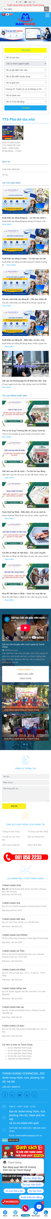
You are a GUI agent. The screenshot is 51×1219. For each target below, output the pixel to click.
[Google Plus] (20, 2)
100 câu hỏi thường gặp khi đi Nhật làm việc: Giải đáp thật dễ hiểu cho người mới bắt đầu (24, 382)
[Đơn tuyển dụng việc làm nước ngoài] (25, 34)
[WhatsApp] (34, 2)
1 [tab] (24, 744)
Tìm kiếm (25, 108)
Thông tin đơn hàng (11, 831)
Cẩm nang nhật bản (11, 845)
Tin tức (5, 175)
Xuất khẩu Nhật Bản (11, 169)
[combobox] (25, 57)
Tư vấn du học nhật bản (11, 838)
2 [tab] (27, 744)
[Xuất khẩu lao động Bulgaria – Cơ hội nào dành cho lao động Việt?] (25, 201)
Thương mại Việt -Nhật (38, 831)
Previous (3, 33)
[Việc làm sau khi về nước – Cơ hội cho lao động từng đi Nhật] (25, 454)
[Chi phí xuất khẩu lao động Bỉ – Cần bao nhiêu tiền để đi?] (25, 282)
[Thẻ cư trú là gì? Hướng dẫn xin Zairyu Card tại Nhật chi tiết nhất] (25, 414)
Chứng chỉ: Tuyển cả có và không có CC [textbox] (24, 89)
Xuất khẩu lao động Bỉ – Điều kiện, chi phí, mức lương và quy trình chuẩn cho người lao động (23, 341)
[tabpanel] (25, 714)
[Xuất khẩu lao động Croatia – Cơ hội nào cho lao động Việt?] (25, 242)
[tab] (25, 669)
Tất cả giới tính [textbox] (12, 83)
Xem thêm (6, 224)
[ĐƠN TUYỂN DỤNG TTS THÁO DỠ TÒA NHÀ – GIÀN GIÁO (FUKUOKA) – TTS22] (12, 132)
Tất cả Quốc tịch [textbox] (13, 95)
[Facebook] (16, 2)
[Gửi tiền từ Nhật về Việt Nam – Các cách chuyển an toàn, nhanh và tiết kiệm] (25, 536)
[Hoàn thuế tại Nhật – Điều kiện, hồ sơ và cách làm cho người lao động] (25, 495)
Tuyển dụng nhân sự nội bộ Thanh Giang (25, 5)
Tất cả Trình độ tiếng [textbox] (15, 101)
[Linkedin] (30, 2)
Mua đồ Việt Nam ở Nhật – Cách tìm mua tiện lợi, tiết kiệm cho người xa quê (24, 594)
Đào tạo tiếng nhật (36, 837)
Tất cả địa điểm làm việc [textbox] (16, 70)
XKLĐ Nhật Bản (35, 845)
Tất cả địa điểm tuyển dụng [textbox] (18, 76)
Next (47, 33)
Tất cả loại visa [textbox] (12, 57)
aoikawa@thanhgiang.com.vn (28, 1135)
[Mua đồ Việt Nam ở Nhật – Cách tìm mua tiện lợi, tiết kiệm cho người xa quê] (25, 576)
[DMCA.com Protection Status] (10, 1140)
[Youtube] (25, 2)
